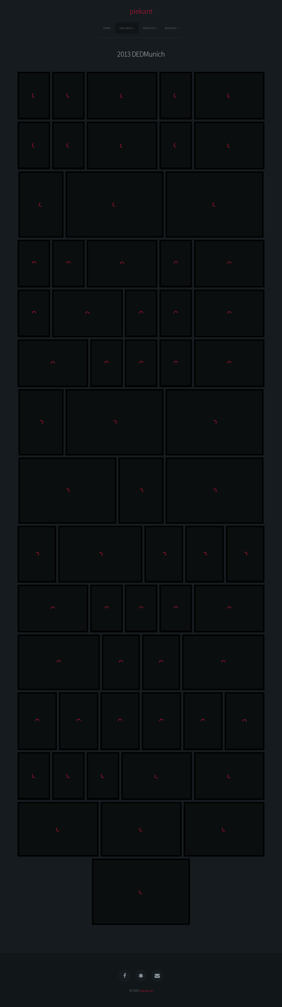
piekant (141, 11)
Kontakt (171, 28)
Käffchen (149, 28)
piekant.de (146, 990)
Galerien (126, 28)
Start (107, 28)
